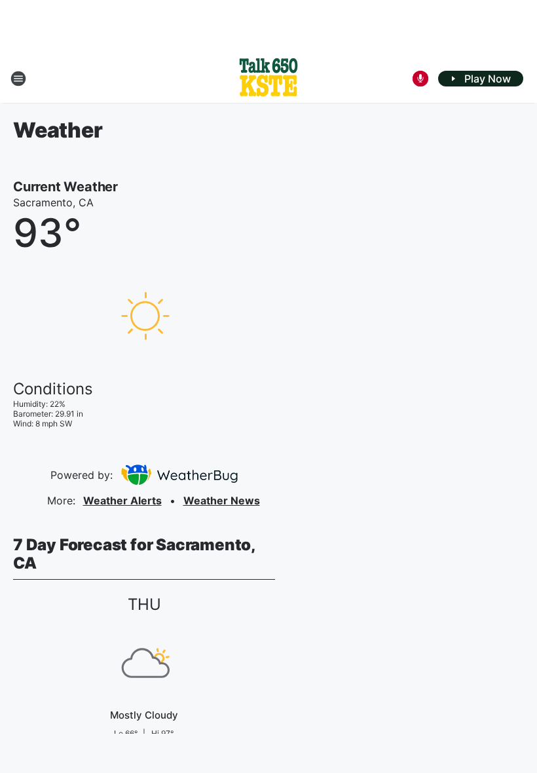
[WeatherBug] (179, 475)
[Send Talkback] (420, 78)
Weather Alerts (122, 500)
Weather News (221, 500)
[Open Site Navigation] (18, 78)
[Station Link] (268, 79)
